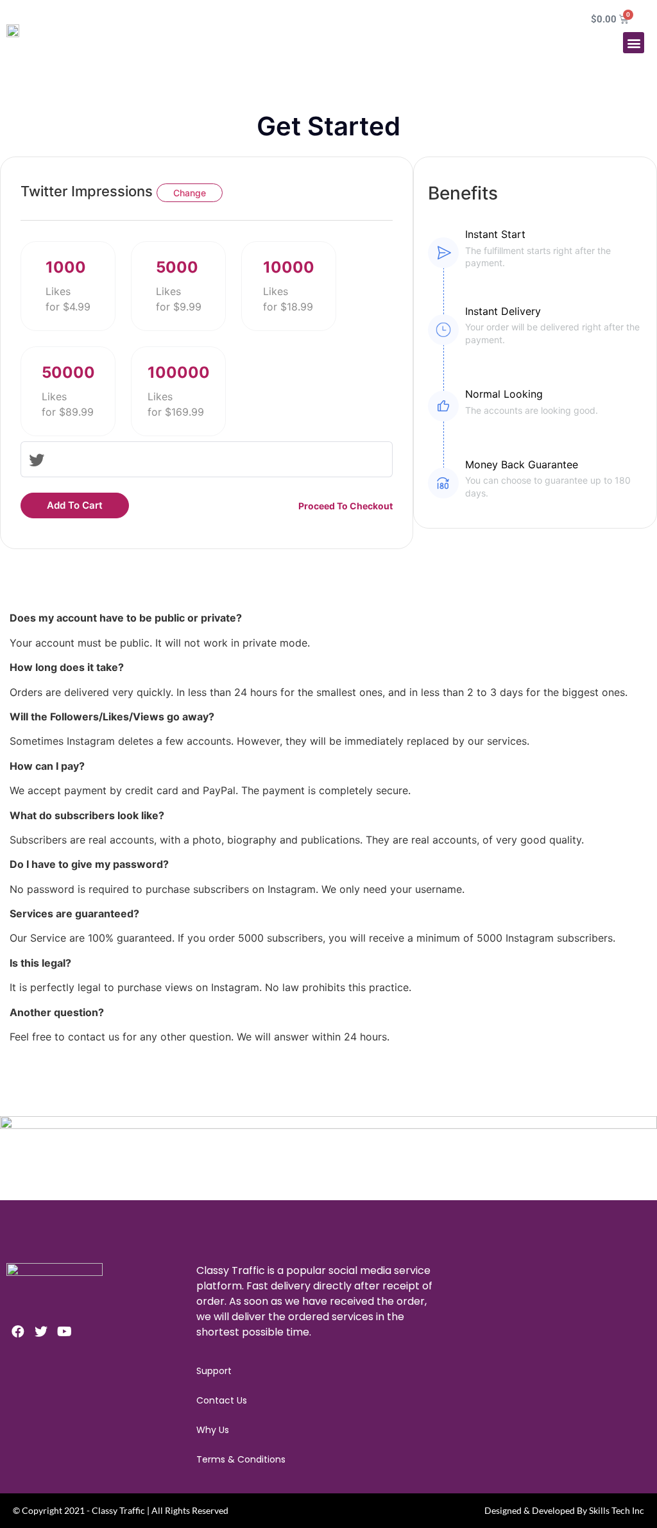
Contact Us (221, 1400)
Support (214, 1370)
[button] (633, 42)
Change (189, 192)
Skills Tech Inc (616, 1510)
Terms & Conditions (241, 1459)
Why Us (212, 1429)
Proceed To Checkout (345, 505)
